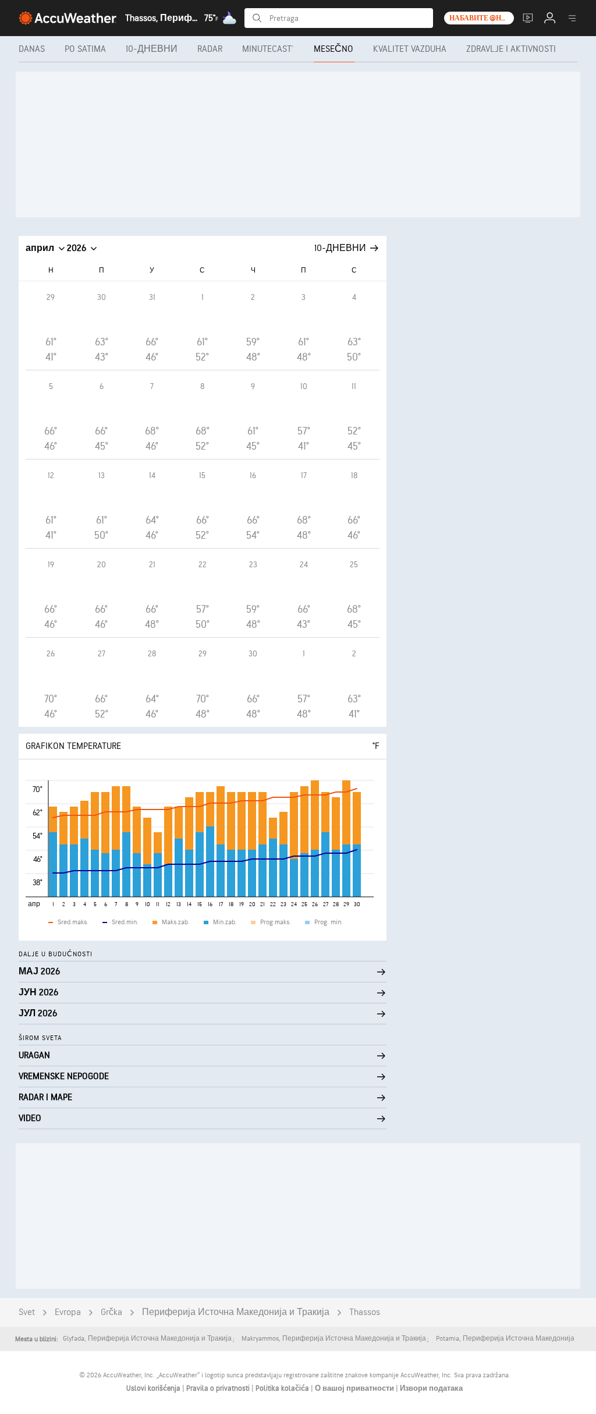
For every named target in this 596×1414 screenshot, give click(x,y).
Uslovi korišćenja (154, 1388)
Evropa (68, 1312)
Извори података (431, 1388)
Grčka (111, 1312)
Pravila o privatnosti (218, 1388)
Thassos (364, 1312)
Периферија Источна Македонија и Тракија (235, 1312)
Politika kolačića (283, 1388)
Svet (27, 1312)
